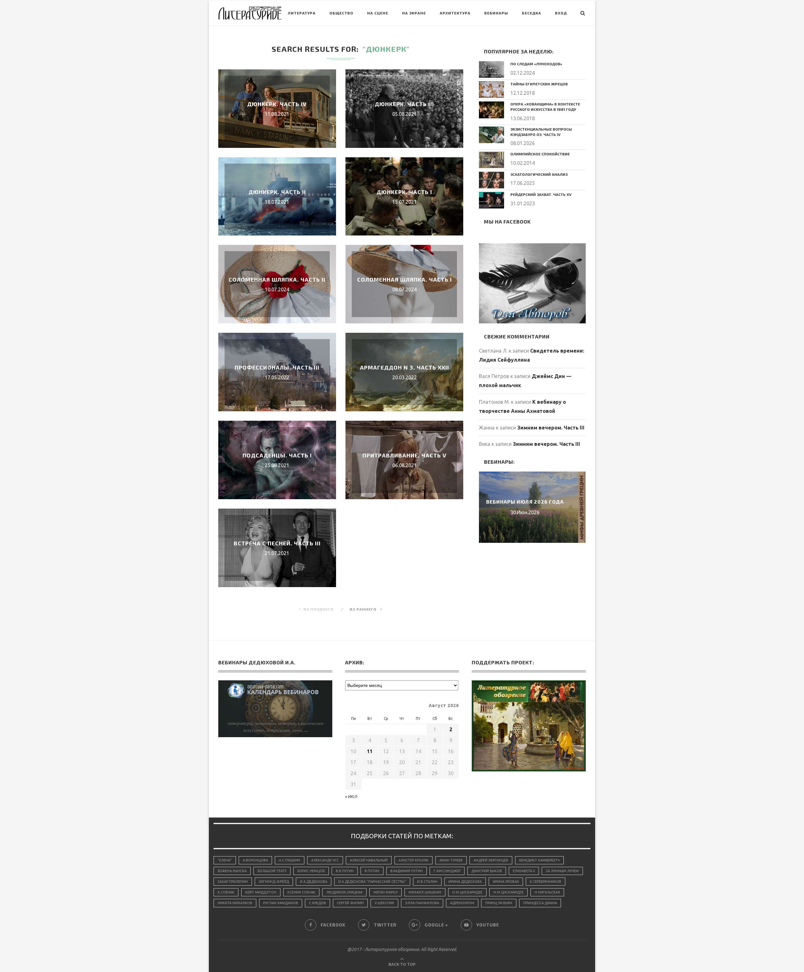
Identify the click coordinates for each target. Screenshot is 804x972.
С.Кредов (317, 903)
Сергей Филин (350, 903)
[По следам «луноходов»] (491, 69)
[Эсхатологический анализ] (491, 180)
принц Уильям (498, 903)
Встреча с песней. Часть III (277, 543)
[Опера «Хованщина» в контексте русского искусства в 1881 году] (491, 109)
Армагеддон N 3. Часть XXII (404, 367)
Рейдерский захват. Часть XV (541, 194)
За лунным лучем (562, 871)
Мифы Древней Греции (532, 502)
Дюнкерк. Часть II (277, 191)
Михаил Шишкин (425, 892)
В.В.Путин (345, 871)
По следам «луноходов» (536, 64)
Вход (561, 13)
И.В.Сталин (427, 881)
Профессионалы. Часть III (277, 367)
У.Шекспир (384, 903)
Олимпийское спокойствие (540, 154)
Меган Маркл (385, 892)
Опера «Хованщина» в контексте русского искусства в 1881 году (545, 106)
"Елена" (225, 860)
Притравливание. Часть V (404, 455)
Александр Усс (325, 860)
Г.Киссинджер (447, 871)
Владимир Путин (406, 871)
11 (369, 751)
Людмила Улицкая (344, 892)
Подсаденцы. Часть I (277, 455)
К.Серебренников (545, 881)
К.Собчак (226, 892)
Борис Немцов (311, 871)
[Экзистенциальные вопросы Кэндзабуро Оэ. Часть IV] (491, 135)
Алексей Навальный (369, 860)
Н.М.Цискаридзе (467, 892)
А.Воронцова (255, 860)
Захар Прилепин (233, 881)
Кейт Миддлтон (260, 892)
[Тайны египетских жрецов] (491, 89)
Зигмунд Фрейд (274, 881)
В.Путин (372, 871)
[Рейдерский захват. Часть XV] (491, 200)
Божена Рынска (232, 871)
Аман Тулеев (451, 860)
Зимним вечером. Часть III (550, 427)
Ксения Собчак (301, 892)
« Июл (351, 797)
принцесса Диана (540, 903)
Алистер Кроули (413, 860)
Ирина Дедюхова (465, 881)
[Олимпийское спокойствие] (491, 159)
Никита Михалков (235, 903)
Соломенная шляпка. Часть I (404, 279)
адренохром (462, 903)
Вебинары (496, 13)
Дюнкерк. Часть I (404, 191)
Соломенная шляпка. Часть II (277, 279)
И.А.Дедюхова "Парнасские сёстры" (372, 881)
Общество (341, 13)
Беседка (531, 13)
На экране (414, 13)
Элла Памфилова (422, 903)
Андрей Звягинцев (491, 860)
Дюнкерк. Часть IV (277, 103)
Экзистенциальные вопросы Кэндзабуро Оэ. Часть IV (541, 132)
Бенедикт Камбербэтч (539, 860)
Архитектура (455, 13)
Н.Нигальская (547, 892)
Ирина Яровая (506, 881)
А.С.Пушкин (289, 860)
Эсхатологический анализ (539, 174)
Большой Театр (272, 871)
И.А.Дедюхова (313, 881)
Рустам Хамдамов (280, 903)
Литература (302, 13)
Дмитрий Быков (486, 871)
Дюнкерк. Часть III (404, 103)
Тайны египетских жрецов (539, 84)
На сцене (377, 13)
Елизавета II (524, 871)
